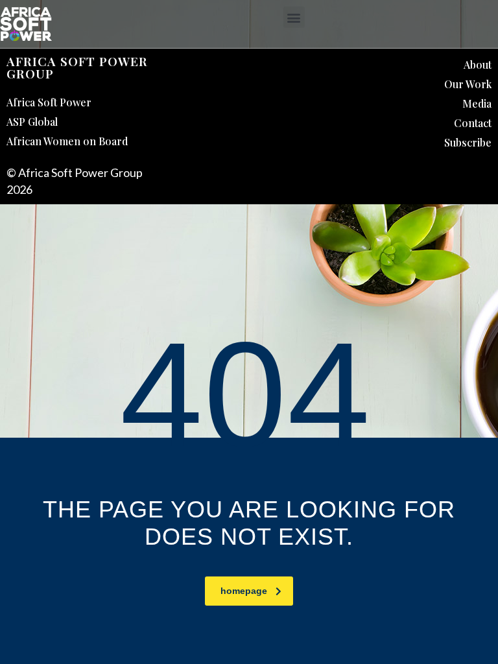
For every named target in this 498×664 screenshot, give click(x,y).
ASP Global (32, 121)
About (478, 64)
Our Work (468, 84)
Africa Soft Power (48, 102)
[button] (294, 17)
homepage (243, 591)
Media (477, 103)
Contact (473, 123)
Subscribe (468, 142)
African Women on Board (67, 141)
